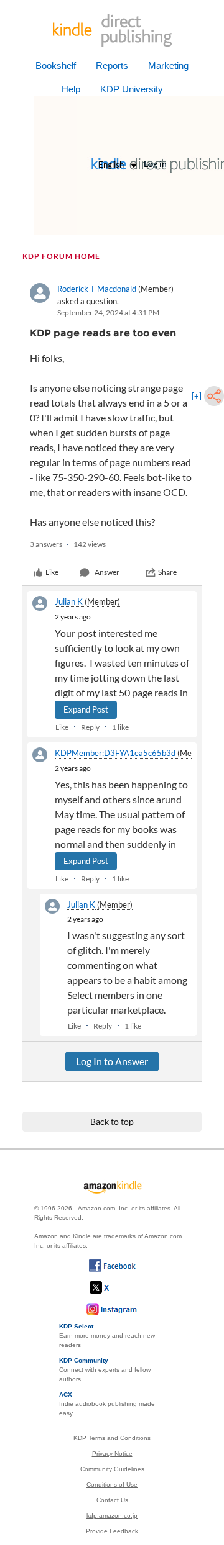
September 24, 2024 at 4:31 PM (108, 312)
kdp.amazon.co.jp (112, 1515)
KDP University (131, 89)
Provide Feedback (112, 1531)
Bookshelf (55, 65)
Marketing (168, 65)
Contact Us (112, 1500)
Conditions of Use (112, 1484)
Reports (112, 65)
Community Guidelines (112, 1469)
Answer (107, 572)
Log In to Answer (112, 1061)
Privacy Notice (112, 1453)
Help (71, 89)
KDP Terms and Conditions (112, 1438)
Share (167, 572)
